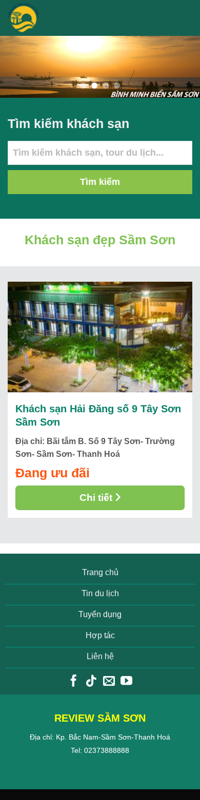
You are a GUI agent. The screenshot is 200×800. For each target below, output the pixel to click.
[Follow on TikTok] (91, 681)
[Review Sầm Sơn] (48, 18)
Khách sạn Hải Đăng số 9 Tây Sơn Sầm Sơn (98, 415)
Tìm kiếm (100, 182)
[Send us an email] (109, 681)
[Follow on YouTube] (126, 681)
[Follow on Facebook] (73, 681)
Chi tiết (95, 497)
